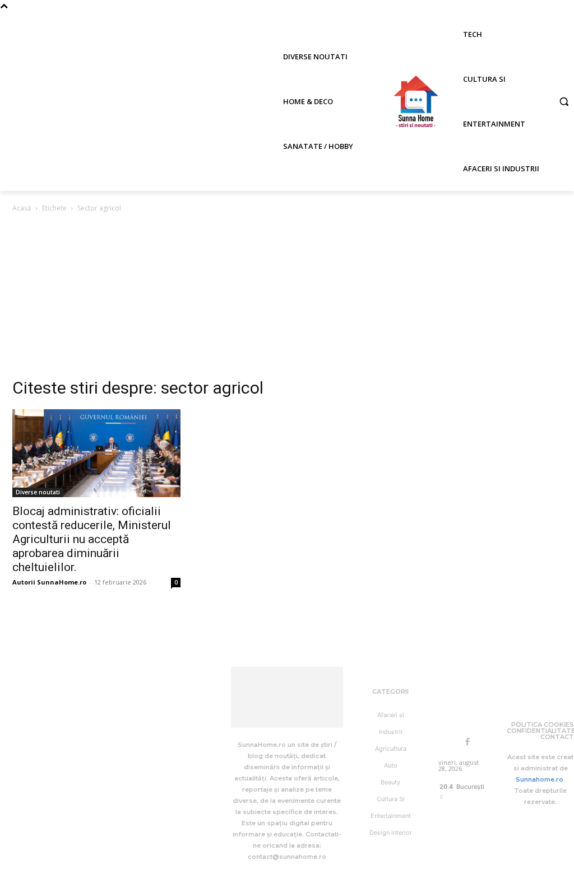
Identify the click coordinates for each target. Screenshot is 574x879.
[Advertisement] (287, 298)
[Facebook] (467, 742)
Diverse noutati (38, 492)
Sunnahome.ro (539, 779)
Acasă (21, 208)
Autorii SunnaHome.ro (49, 582)
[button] (564, 101)
